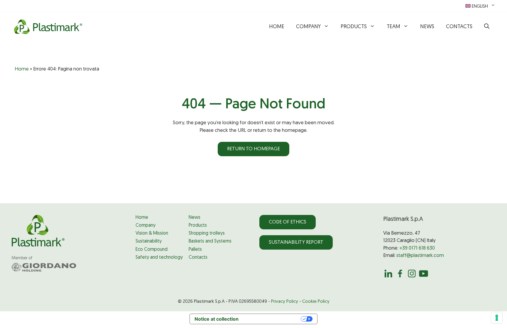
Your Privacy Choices (272, 319)
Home (276, 27)
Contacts (459, 27)
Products (354, 27)
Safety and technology (159, 257)
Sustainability (149, 241)
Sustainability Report (296, 242)
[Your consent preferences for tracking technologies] (496, 317)
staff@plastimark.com (420, 255)
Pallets (195, 249)
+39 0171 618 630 (417, 248)
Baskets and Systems (210, 241)
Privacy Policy (284, 302)
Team (393, 27)
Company (308, 27)
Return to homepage (253, 149)
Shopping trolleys (207, 233)
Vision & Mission (152, 233)
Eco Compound (152, 249)
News (427, 27)
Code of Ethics (287, 222)
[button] (486, 27)
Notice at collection (217, 319)
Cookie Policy (315, 302)
